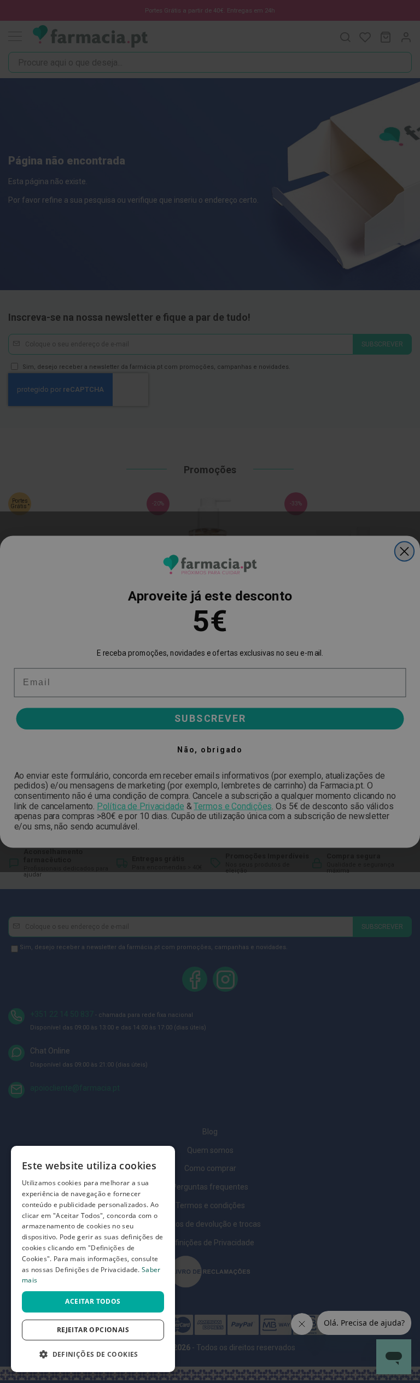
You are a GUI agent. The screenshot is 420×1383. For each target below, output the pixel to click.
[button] (93, 1354)
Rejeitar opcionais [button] (93, 1329)
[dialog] (93, 1259)
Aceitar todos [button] (92, 1301)
